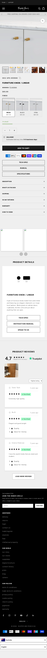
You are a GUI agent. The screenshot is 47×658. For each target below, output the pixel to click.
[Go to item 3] (5, 70)
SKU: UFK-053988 (10, 78)
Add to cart (23, 148)
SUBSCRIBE (39, 505)
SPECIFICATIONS (23, 174)
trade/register (7, 531)
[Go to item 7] (34, 70)
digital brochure (8, 563)
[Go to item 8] (42, 70)
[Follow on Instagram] (9, 615)
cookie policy (7, 598)
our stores (6, 556)
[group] (11, 370)
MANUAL (23, 168)
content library (8, 566)
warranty (5, 609)
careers (5, 577)
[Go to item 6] (27, 70)
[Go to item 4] (13, 70)
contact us (6, 528)
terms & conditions (9, 587)
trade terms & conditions (11, 591)
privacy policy (7, 594)
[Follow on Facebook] (3, 615)
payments (6, 605)
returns (5, 520)
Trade (3, 2)
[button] (12, 240)
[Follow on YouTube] (21, 615)
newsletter (6, 559)
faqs (3, 538)
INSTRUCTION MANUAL (23, 324)
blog (4, 574)
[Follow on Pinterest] (15, 615)
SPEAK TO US (23, 330)
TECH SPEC (23, 162)
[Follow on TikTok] (27, 615)
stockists (5, 535)
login (4, 524)
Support (11, 2)
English (22, 621)
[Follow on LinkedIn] (33, 615)
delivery (5, 517)
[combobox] (23, 640)
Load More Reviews (23, 476)
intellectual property (10, 542)
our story (5, 552)
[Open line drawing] (23, 278)
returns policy (7, 602)
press (4, 570)
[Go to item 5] (20, 70)
